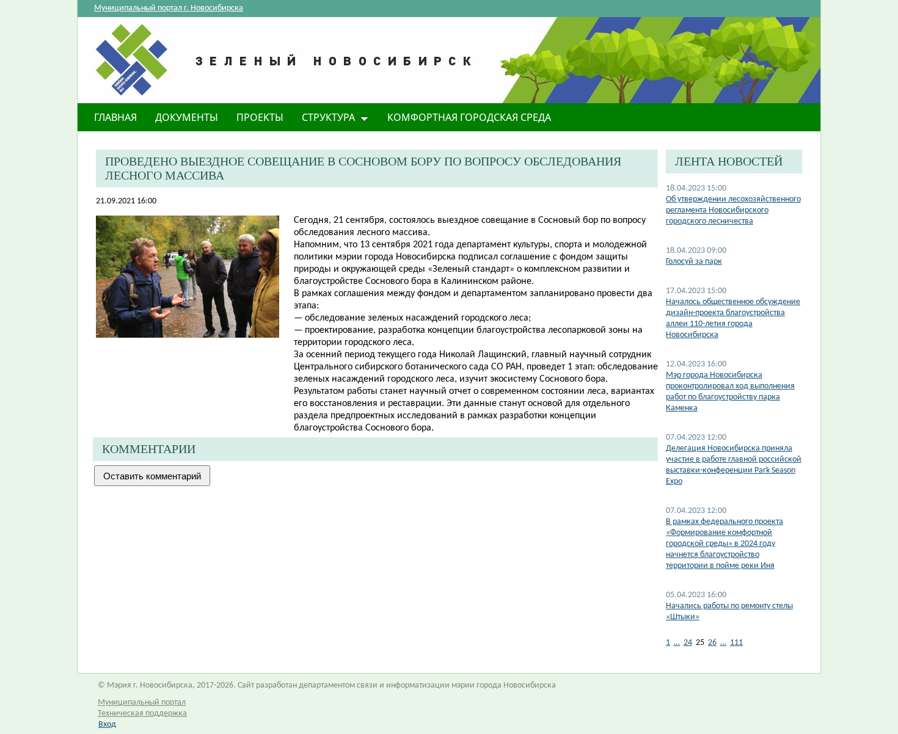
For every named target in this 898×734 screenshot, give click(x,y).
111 (736, 642)
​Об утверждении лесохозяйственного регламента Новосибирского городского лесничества (733, 210)
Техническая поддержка (142, 713)
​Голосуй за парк (694, 261)
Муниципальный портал (142, 702)
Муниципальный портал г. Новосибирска (168, 8)
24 (688, 642)
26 (712, 642)
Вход (107, 724)
